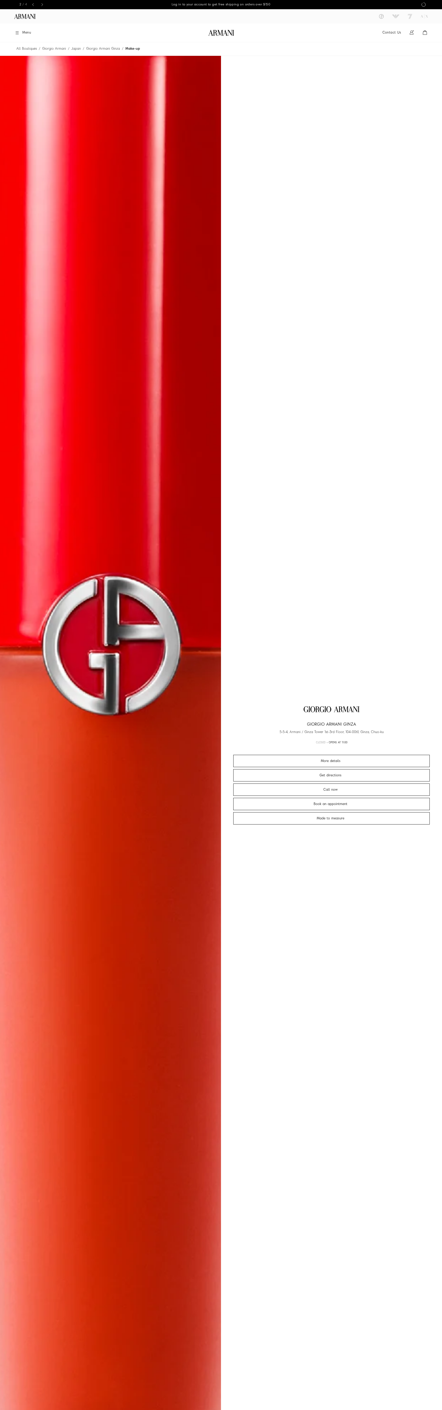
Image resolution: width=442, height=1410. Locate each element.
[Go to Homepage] (221, 33)
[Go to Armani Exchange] (424, 16)
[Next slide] (42, 5)
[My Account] (411, 32)
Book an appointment (330, 804)
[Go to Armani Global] (25, 16)
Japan (76, 48)
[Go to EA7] (410, 16)
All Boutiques (26, 48)
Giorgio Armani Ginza (103, 48)
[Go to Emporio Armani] (395, 16)
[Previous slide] (33, 5)
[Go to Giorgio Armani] (381, 16)
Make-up (132, 48)
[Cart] (425, 32)
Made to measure (330, 818)
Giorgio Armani (54, 48)
